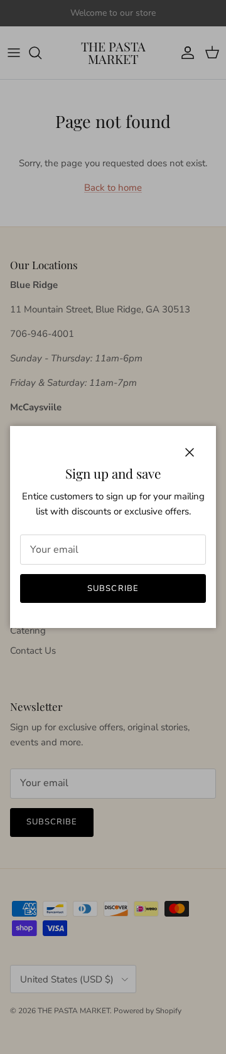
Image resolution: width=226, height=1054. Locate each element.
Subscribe (112, 588)
